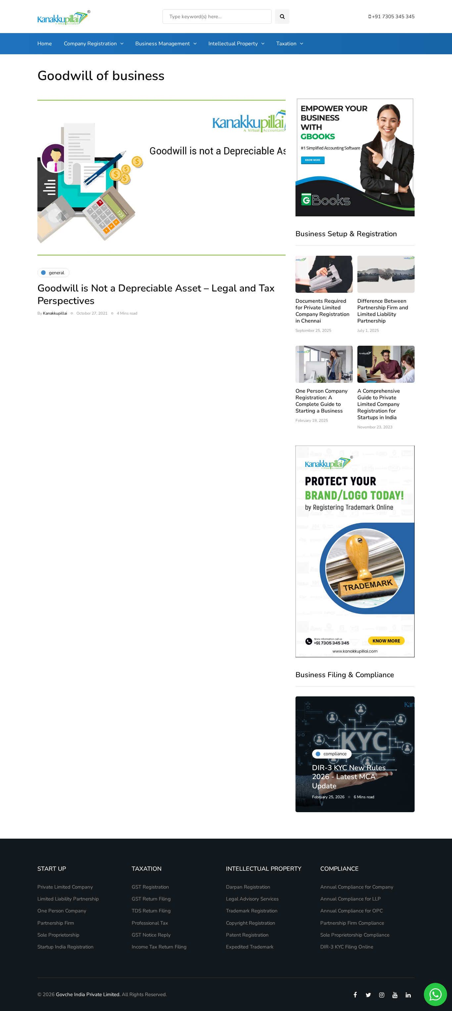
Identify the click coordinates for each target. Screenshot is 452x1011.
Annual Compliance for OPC (351, 910)
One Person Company (61, 910)
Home (44, 43)
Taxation (286, 43)
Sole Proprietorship (58, 935)
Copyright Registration (250, 923)
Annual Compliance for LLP (350, 899)
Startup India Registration (65, 947)
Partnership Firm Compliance (352, 923)
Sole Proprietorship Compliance (354, 935)
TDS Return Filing (151, 910)
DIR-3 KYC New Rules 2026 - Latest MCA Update (349, 777)
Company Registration (90, 43)
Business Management (162, 43)
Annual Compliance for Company (356, 887)
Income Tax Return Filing (159, 947)
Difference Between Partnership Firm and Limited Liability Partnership (382, 311)
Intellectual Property (233, 43)
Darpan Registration (248, 887)
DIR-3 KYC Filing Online (346, 947)
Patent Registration (247, 935)
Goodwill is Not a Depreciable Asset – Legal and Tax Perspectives (156, 295)
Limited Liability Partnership (68, 899)
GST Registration (150, 887)
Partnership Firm (55, 923)
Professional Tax (150, 923)
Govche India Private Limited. (88, 994)
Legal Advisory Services (252, 899)
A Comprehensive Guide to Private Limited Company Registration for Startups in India (378, 404)
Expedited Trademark (250, 947)
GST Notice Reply (151, 935)
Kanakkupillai (55, 313)
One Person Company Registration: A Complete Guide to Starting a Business (321, 401)
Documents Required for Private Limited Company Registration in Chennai (322, 311)
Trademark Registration (252, 910)
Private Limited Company (65, 887)
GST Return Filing (151, 899)
